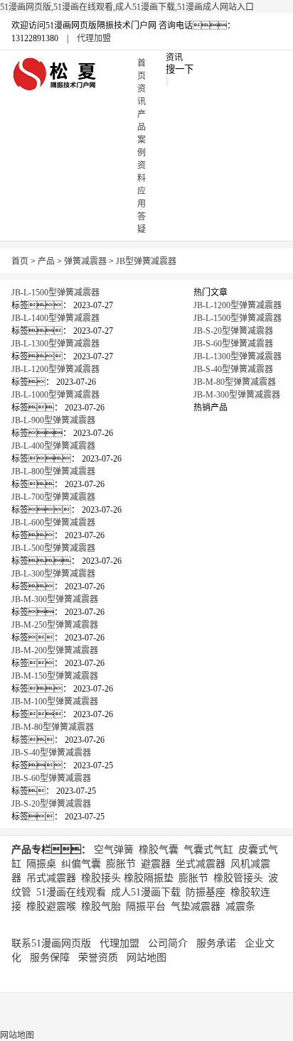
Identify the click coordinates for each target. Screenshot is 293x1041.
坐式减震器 (200, 864)
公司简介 (168, 943)
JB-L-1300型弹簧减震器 (55, 344)
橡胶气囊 (159, 849)
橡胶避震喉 (51, 906)
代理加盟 (94, 38)
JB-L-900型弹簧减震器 (53, 420)
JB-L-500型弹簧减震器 (53, 548)
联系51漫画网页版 (51, 943)
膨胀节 (121, 864)
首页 (19, 261)
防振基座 (205, 892)
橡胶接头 (101, 878)
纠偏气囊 (81, 864)
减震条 (240, 906)
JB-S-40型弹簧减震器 (51, 753)
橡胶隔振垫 (149, 878)
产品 (46, 261)
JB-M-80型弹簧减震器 (52, 727)
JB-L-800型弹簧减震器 (53, 471)
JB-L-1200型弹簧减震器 (55, 369)
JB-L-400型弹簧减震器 (53, 446)
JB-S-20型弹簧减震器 (51, 804)
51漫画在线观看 (71, 892)
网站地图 (146, 957)
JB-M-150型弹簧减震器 (54, 676)
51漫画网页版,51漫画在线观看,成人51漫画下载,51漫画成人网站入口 (127, 7)
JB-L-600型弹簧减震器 (53, 523)
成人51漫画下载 (146, 892)
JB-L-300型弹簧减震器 (53, 574)
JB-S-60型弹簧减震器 (51, 778)
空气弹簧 (114, 849)
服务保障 (50, 957)
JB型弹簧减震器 (146, 261)
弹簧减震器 (85, 261)
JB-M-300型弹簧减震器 (54, 599)
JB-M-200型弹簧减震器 (54, 650)
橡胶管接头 (238, 878)
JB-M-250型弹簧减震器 (54, 625)
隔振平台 (146, 906)
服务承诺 (216, 943)
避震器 (156, 864)
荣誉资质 (98, 957)
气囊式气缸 (208, 849)
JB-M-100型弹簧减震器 (54, 702)
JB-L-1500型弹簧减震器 (55, 293)
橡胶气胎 (101, 906)
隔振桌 (41, 864)
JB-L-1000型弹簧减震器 (55, 395)
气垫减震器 (195, 906)
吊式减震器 (51, 878)
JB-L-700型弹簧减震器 (53, 497)
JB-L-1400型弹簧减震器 (55, 318)
